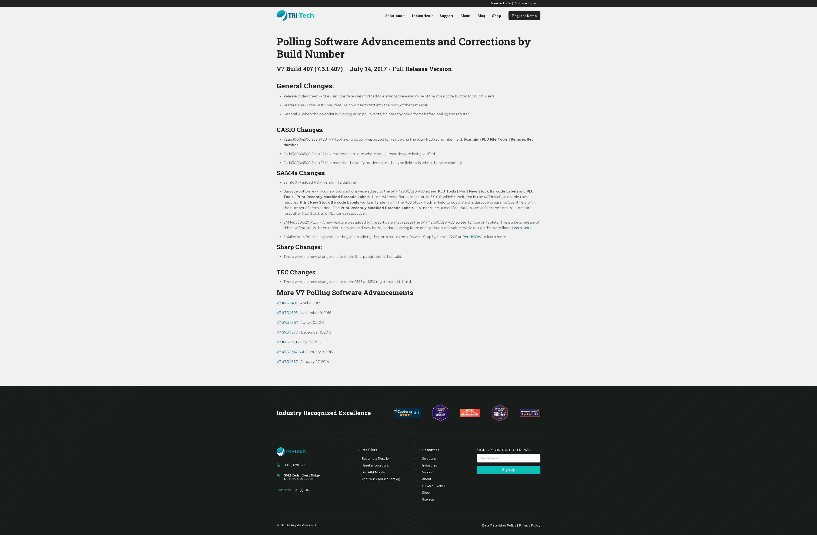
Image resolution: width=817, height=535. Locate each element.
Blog (481, 15)
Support (446, 15)
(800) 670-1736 (295, 465)
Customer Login (525, 3)
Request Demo (524, 15)
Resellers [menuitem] (369, 450)
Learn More (522, 228)
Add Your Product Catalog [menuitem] (380, 479)
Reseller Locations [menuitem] (375, 465)
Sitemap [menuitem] (428, 499)
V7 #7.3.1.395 (288, 313)
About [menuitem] (426, 479)
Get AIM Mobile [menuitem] (373, 472)
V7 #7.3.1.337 (287, 362)
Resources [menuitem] (430, 450)
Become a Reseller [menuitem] (375, 459)
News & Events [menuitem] (433, 486)
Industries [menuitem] (429, 465)
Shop (496, 15)
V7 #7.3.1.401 (287, 303)
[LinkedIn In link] (296, 490)
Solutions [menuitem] (429, 459)
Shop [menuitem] (426, 493)
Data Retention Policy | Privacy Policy (511, 525)
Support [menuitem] (428, 472)
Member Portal (501, 3)
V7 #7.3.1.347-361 (290, 352)
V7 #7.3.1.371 (287, 342)
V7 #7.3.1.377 (287, 332)
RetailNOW (472, 237)
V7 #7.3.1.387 (288, 323)
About (465, 15)
